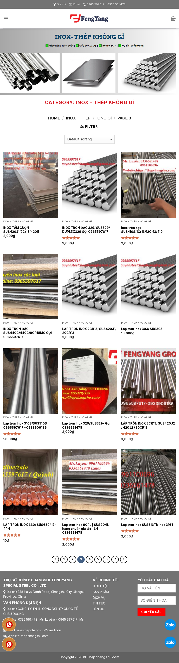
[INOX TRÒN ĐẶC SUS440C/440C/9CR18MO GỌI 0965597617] (30, 286)
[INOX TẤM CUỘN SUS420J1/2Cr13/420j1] (30, 185)
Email (76, 4)
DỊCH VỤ (99, 597)
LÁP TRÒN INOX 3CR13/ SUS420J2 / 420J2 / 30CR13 (148, 425)
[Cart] (173, 18)
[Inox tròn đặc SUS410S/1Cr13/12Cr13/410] (148, 185)
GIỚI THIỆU (100, 586)
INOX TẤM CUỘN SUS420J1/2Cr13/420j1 (21, 229)
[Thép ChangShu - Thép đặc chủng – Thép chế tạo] (89, 18)
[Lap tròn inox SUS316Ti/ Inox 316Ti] (148, 482)
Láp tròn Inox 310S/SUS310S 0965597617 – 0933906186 (25, 425)
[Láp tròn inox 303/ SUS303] (148, 286)
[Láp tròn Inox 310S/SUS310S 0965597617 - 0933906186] (30, 381)
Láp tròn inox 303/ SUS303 (141, 329)
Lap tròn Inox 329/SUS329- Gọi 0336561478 (86, 425)
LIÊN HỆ (98, 609)
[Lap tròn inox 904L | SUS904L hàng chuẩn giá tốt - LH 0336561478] (89, 482)
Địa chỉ (61, 4)
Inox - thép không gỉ (89, 118)
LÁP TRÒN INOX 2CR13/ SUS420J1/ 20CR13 (89, 331)
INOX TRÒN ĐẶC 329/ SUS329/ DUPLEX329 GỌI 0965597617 (86, 229)
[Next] (170, 61)
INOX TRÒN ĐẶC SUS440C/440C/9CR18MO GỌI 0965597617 (27, 332)
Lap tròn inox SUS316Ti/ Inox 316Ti (147, 525)
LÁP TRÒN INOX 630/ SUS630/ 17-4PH (29, 526)
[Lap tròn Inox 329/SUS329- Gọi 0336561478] (89, 381)
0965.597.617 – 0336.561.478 (106, 4)
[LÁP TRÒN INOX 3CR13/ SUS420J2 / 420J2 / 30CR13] (148, 381)
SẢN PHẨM (101, 592)
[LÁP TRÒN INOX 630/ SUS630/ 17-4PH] (30, 482)
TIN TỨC (99, 603)
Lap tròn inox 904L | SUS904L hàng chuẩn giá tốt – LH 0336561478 (85, 528)
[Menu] (6, 18)
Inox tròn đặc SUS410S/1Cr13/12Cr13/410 (142, 229)
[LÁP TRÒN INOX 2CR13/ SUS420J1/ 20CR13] (89, 286)
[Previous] (9, 61)
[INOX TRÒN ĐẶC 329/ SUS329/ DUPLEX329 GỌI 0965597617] (89, 185)
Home (54, 118)
